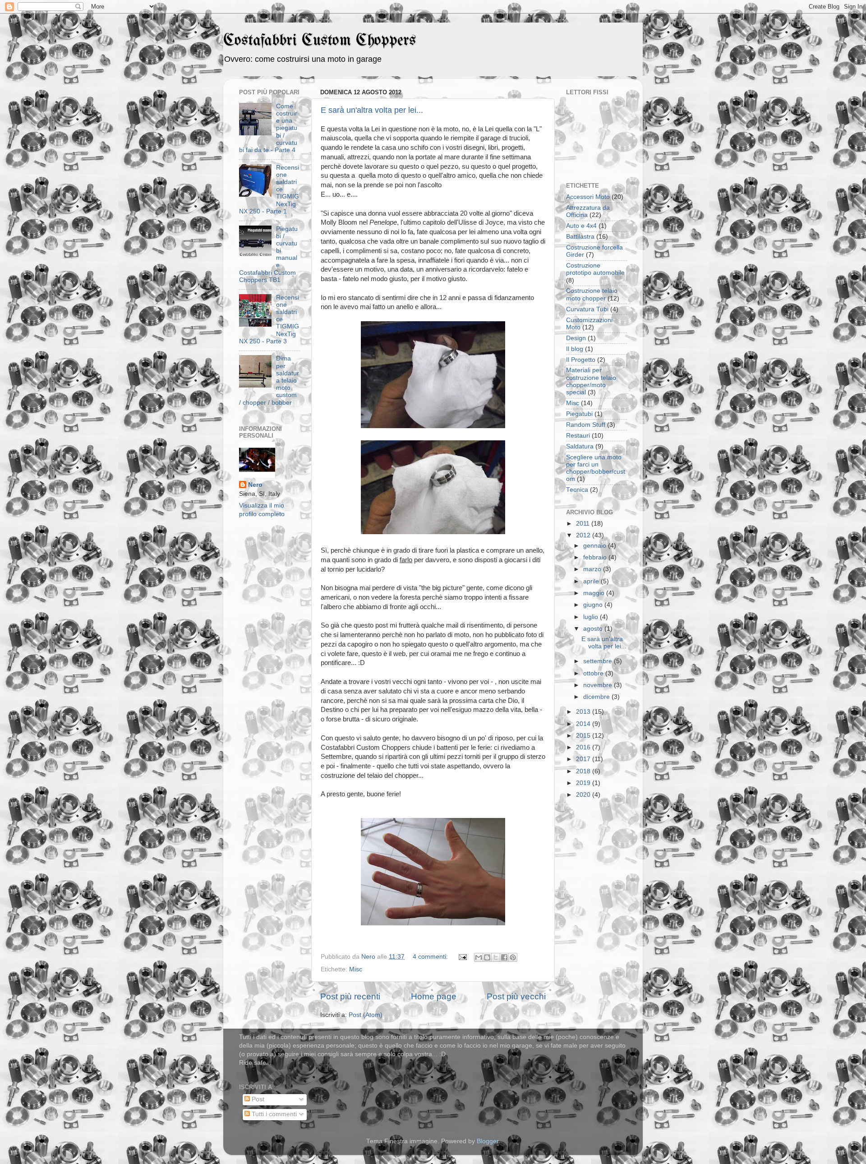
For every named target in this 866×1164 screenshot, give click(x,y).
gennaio (595, 545)
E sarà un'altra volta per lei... (372, 110)
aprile (592, 581)
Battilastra (580, 236)
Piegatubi (579, 414)
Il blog (574, 349)
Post (257, 1099)
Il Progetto (580, 359)
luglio (591, 617)
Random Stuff (585, 424)
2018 (584, 771)
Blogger (487, 1141)
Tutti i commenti (273, 1114)
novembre (598, 685)
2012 (584, 535)
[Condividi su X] (495, 957)
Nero (255, 484)
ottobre (594, 673)
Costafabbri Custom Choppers (319, 40)
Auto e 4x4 (581, 225)
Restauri (578, 435)
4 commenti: (431, 956)
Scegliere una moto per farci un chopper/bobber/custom (595, 468)
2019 (584, 783)
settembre (598, 661)
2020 (584, 794)
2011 (583, 523)
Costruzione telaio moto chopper (591, 294)
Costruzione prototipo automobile (595, 269)
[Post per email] (462, 956)
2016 (584, 747)
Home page (433, 996)
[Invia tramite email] (478, 957)
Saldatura (580, 446)
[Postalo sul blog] (487, 957)
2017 (584, 759)
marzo (593, 569)
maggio (594, 593)
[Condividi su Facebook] (504, 957)
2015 (584, 735)
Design (576, 338)
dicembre (597, 696)
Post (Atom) (365, 1015)
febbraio (595, 557)
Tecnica (577, 489)
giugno (593, 604)
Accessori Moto (588, 197)
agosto (593, 628)
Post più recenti (350, 996)
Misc (355, 969)
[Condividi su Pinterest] (512, 957)
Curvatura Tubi (587, 309)
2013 (584, 711)
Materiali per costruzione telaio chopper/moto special (591, 381)
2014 (584, 724)
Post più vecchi (516, 996)
